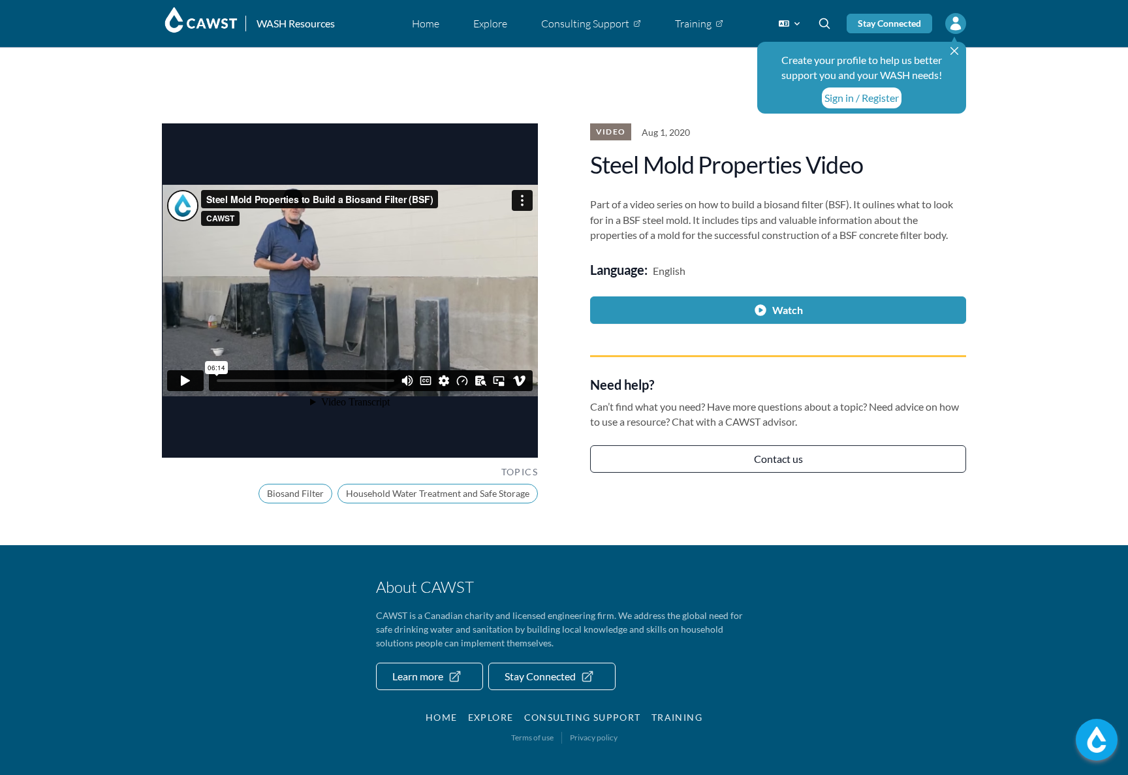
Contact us (778, 458)
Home (442, 717)
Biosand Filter (295, 493)
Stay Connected (889, 23)
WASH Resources (296, 23)
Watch (787, 310)
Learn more (417, 676)
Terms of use (532, 737)
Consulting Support (582, 717)
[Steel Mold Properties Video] (350, 290)
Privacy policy (594, 737)
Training (676, 717)
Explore (491, 717)
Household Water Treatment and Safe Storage (437, 493)
